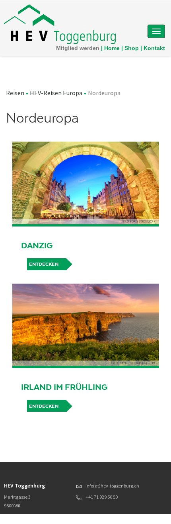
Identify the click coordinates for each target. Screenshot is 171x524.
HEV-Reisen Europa (56, 93)
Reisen (15, 93)
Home (112, 48)
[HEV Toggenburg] (60, 24)
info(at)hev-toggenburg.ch (112, 486)
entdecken (43, 264)
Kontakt (154, 48)
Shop (131, 48)
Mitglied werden (77, 48)
